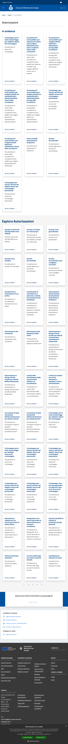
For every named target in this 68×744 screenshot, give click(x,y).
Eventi (53, 680)
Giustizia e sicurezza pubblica (40, 665)
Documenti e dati (6, 681)
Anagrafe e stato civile (24, 663)
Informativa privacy (39, 700)
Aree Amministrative (7, 666)
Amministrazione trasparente (39, 696)
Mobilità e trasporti (23, 672)
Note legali (37, 703)
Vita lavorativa (22, 666)
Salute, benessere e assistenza (39, 678)
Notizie (53, 663)
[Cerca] (65, 8)
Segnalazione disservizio (24, 700)
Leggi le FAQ (21, 703)
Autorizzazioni (38, 683)
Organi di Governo (6, 663)
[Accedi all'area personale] (61, 2)
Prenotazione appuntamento (22, 696)
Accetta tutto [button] (27, 737)
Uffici (2, 669)
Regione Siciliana (7, 2)
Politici (3, 675)
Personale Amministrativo (8, 678)
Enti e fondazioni (5, 672)
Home (3, 15)
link (50, 734)
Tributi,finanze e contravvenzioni (38, 670)
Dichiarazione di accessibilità (38, 707)
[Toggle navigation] (3, 8)
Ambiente (37, 674)
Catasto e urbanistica (24, 669)
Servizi (10, 15)
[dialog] (34, 734)
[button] (34, 741)
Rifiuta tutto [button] (41, 737)
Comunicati (54, 666)
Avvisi (52, 669)
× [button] (66, 726)
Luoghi (53, 677)
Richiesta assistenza (23, 706)
